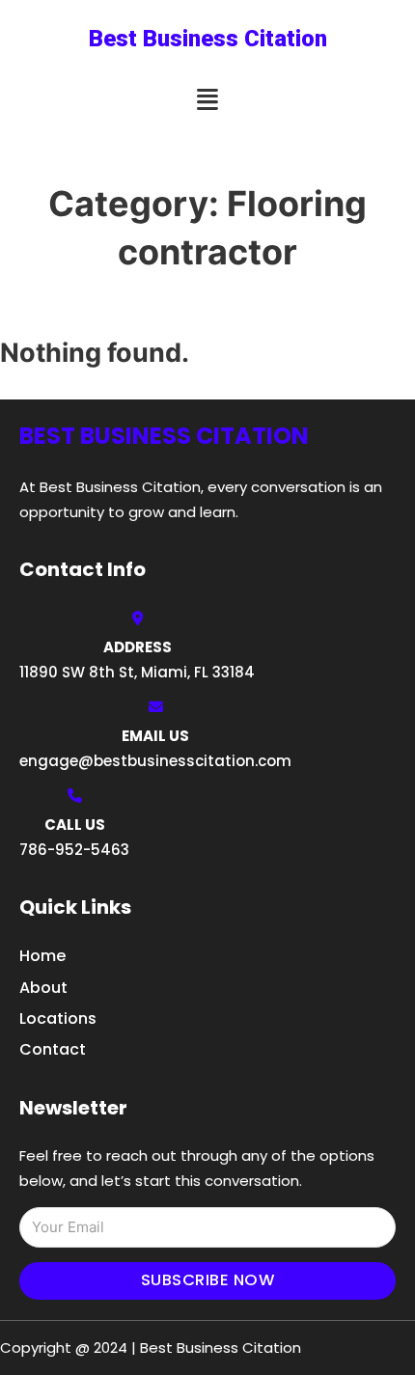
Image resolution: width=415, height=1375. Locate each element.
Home (42, 956)
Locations (58, 1018)
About (43, 987)
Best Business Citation (208, 38)
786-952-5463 (74, 849)
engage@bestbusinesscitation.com (155, 761)
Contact (52, 1049)
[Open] (207, 100)
